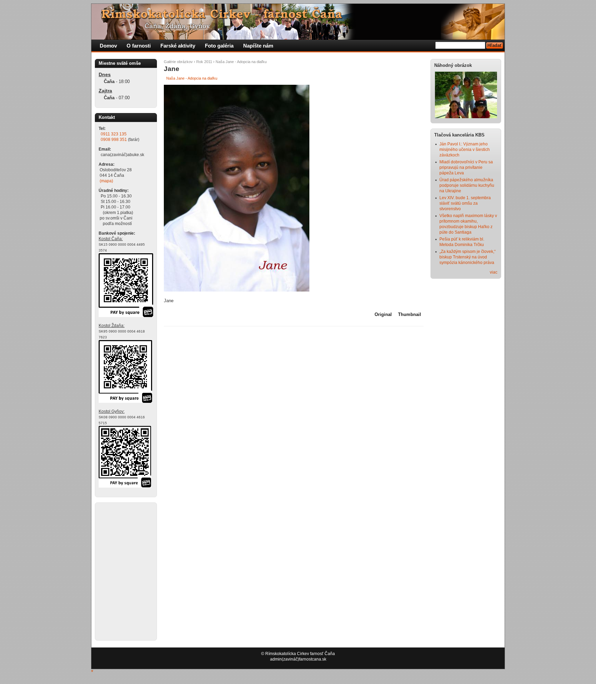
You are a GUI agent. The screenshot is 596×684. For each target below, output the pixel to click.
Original (383, 314)
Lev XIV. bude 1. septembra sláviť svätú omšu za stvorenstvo (465, 203)
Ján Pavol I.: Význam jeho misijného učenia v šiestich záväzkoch (464, 149)
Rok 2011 (204, 62)
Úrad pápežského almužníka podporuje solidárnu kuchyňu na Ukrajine (466, 185)
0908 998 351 (114, 139)
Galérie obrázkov (178, 62)
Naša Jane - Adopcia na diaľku (241, 62)
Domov (108, 46)
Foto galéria (219, 46)
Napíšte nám (258, 46)
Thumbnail (409, 314)
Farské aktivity (177, 46)
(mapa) (106, 180)
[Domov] (224, 38)
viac (493, 272)
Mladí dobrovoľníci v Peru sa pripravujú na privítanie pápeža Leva (466, 167)
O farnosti (139, 46)
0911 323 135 (114, 134)
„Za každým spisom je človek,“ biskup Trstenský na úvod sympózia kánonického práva (467, 257)
